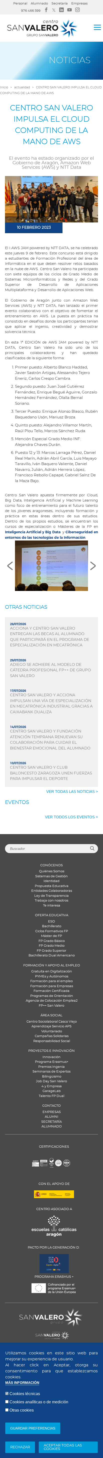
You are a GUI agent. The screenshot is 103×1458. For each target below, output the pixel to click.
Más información (22, 1383)
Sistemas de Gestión (51, 876)
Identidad (52, 881)
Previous (10, 565)
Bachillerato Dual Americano (51, 955)
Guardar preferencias (32, 1428)
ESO (51, 921)
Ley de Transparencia (51, 896)
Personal (20, 3)
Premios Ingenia (51, 1067)
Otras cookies (22, 1410)
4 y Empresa (52, 1086)
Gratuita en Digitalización (51, 971)
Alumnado (39, 3)
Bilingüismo (51, 1076)
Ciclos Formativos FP (51, 931)
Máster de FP (51, 936)
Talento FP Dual (51, 1096)
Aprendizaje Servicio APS (52, 1026)
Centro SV (26, 1332)
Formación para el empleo (51, 981)
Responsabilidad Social (51, 1041)
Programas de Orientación (51, 996)
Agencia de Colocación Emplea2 (52, 1000)
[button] (51, 566)
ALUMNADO (52, 1126)
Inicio (4, 87)
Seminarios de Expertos (51, 1071)
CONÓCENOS (51, 865)
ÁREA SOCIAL (51, 1015)
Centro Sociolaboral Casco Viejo (51, 1021)
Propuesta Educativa (51, 886)
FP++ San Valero (51, 1005)
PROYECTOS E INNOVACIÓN (51, 1051)
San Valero (28, 1311)
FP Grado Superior (51, 950)
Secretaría (60, 3)
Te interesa (51, 905)
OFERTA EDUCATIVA (51, 915)
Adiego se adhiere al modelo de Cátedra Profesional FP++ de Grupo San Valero (50, 670)
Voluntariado (51, 1031)
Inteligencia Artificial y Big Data (32, 532)
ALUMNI (51, 1116)
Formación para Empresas (51, 986)
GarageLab (51, 1091)
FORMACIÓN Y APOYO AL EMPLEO (51, 965)
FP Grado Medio (51, 945)
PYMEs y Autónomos (51, 976)
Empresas (79, 3)
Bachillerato (51, 926)
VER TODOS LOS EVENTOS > (71, 817)
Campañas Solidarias (51, 1036)
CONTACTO (51, 1105)
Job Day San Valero (51, 1081)
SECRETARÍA (51, 1121)
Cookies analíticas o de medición (39, 1402)
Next (93, 565)
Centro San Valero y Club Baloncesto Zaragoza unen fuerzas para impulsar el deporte (51, 773)
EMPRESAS (51, 1112)
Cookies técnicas (25, 1394)
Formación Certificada (52, 991)
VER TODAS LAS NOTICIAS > (72, 791)
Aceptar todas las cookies (63, 1447)
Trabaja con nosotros (51, 900)
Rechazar (20, 1447)
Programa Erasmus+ (51, 1062)
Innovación (51, 1057)
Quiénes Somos (51, 871)
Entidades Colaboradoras (51, 891)
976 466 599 (30, 10)
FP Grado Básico (51, 941)
